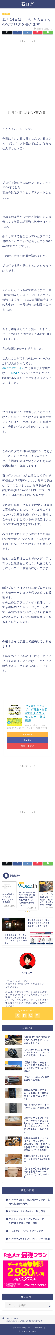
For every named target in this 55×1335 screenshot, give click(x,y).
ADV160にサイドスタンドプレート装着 (29, 1239)
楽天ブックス (27, 746)
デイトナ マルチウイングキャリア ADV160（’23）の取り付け (26, 1221)
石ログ (27, 4)
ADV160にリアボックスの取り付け (27, 1211)
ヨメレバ (42, 725)
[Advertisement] (27, 71)
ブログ (6, 14)
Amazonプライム (13, 368)
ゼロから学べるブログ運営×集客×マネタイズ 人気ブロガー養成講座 (36, 713)
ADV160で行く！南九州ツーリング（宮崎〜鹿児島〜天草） (29, 1202)
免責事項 (38, 1328)
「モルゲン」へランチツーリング (26, 1231)
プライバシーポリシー (21, 1328)
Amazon (27, 734)
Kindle (15, 373)
